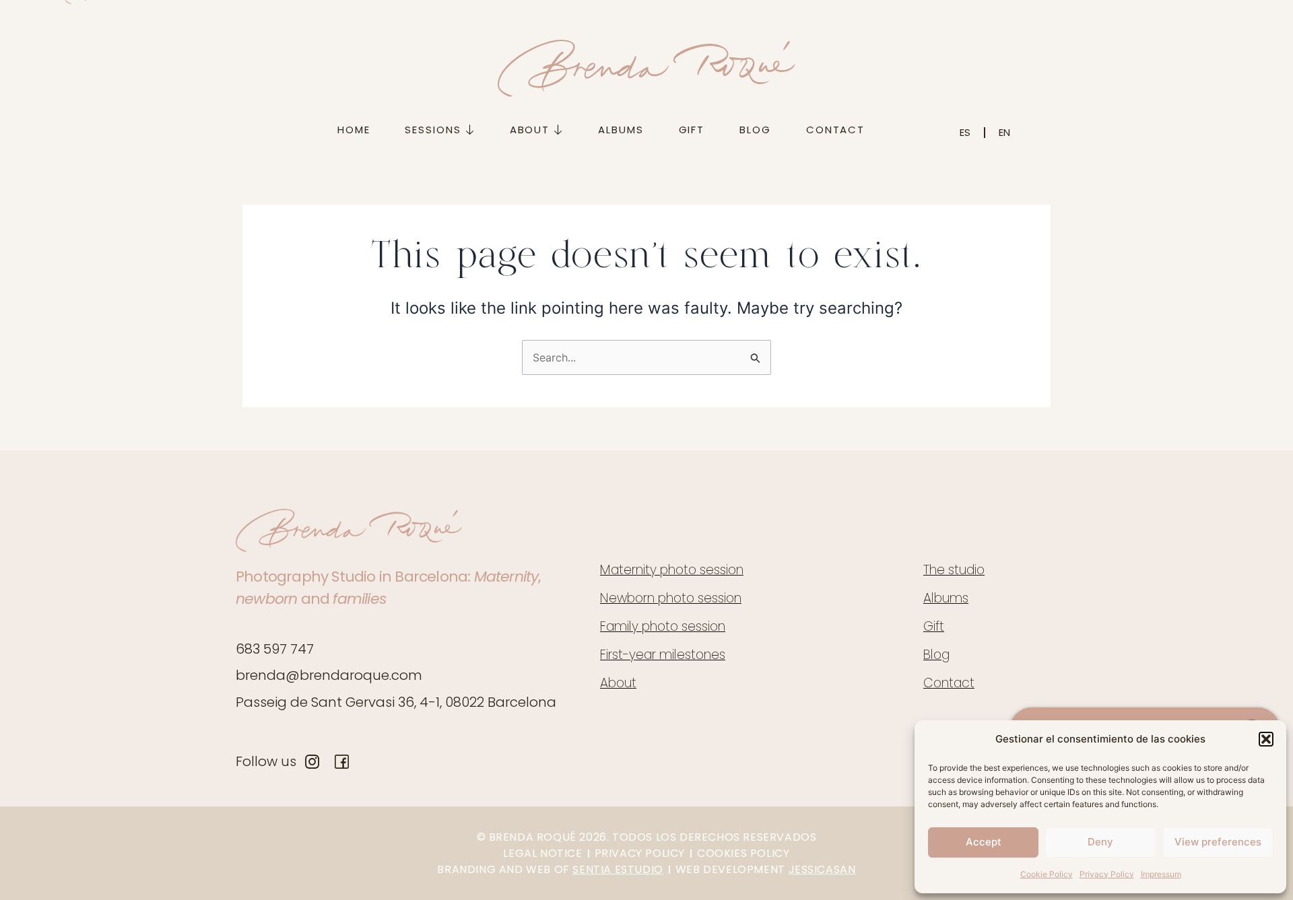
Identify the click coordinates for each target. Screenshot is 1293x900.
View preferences (1217, 841)
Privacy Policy (1107, 874)
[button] (1266, 739)
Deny (1100, 841)
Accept (983, 841)
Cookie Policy (1046, 874)
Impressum (1161, 874)
